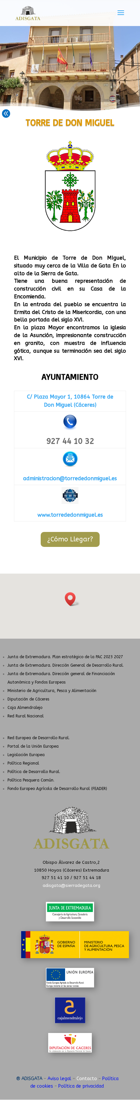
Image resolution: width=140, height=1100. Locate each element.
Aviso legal (59, 1078)
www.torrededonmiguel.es (70, 515)
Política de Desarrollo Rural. (33, 771)
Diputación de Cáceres (28, 699)
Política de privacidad (81, 1086)
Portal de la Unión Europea (33, 746)
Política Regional (23, 763)
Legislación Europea (26, 755)
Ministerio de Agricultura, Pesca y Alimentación (51, 690)
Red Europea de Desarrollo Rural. (38, 738)
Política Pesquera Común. (30, 780)
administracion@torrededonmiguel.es (70, 478)
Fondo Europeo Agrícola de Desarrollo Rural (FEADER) (57, 788)
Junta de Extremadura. (65, 657)
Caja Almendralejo (24, 707)
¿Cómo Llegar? (70, 539)
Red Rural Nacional (25, 716)
